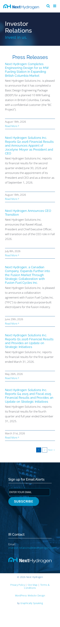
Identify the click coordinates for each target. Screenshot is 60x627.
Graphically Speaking (31, 603)
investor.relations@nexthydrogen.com (32, 548)
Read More (11, 126)
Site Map (32, 584)
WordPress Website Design (30, 595)
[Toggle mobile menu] (55, 6)
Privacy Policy (17, 584)
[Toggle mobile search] (48, 6)
